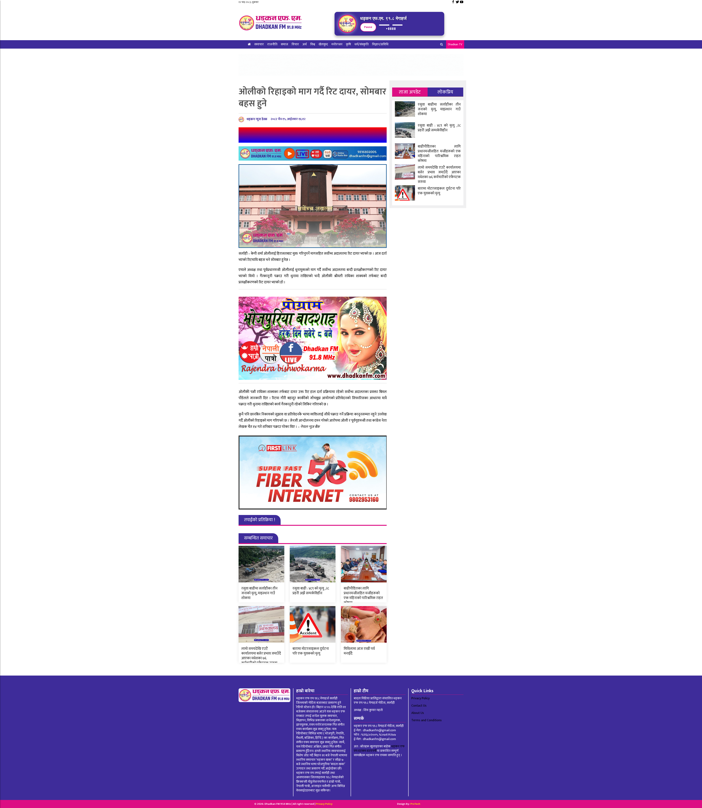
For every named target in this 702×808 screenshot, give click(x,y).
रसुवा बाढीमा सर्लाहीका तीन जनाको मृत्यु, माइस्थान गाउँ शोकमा (259, 593)
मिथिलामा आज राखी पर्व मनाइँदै (359, 651)
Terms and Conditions (426, 720)
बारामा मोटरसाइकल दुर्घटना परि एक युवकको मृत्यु (310, 651)
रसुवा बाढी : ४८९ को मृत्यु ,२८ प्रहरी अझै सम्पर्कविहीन (310, 590)
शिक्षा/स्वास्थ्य (256, 53)
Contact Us (419, 705)
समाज (284, 44)
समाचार (259, 44)
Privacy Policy (420, 698)
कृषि (348, 44)
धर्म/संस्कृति (361, 44)
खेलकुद (323, 44)
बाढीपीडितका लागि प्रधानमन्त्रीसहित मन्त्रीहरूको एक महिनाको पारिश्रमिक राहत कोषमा (363, 595)
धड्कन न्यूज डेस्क (257, 119)
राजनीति (272, 44)
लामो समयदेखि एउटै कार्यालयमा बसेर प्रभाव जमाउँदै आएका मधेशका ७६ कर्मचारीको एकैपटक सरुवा (261, 656)
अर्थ (304, 44)
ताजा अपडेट (410, 92)
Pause (368, 27)
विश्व (312, 44)
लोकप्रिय (445, 92)
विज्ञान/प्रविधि (380, 44)
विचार (295, 44)
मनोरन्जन (336, 44)
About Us (417, 713)
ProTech (415, 804)
